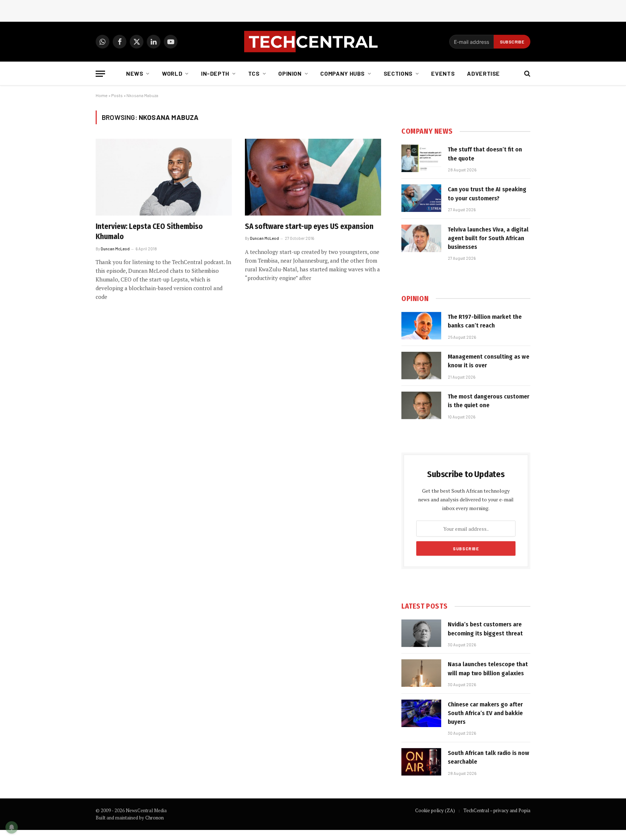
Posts (117, 95)
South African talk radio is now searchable (488, 757)
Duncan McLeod (115, 248)
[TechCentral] (313, 42)
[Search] (526, 74)
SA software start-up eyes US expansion (309, 226)
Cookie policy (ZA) (435, 810)
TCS (254, 73)
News (134, 73)
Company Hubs (342, 73)
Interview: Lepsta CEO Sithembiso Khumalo (149, 232)
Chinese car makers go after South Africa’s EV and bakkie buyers (485, 713)
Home (102, 95)
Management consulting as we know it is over (488, 361)
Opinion (289, 73)
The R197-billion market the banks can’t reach (485, 321)
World (172, 73)
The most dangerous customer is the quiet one (488, 401)
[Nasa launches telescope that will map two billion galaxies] (421, 673)
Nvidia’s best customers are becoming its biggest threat (485, 629)
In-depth (215, 73)
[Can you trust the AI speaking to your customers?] (421, 198)
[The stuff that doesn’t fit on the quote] (421, 158)
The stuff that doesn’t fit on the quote (485, 154)
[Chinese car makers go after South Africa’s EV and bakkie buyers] (421, 713)
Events (443, 73)
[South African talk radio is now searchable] (421, 762)
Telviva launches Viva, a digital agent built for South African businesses (488, 238)
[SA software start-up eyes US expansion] (313, 177)
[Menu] (100, 74)
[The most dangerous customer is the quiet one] (421, 405)
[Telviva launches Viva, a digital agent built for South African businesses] (421, 238)
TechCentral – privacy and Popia (496, 810)
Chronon (154, 817)
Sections (398, 73)
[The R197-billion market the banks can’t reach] (421, 325)
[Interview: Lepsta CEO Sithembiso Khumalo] (164, 177)
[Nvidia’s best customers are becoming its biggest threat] (421, 633)
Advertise (483, 73)
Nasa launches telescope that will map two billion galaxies (488, 668)
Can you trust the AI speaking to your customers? (487, 193)
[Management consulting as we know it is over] (421, 365)
